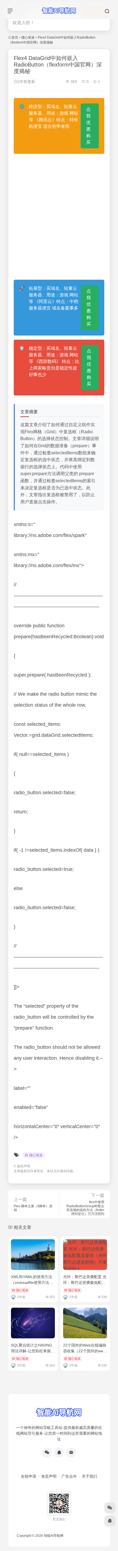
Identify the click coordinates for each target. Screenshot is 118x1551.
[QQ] (59, 1452)
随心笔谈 (28, 37)
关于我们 (89, 1476)
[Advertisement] (59, 217)
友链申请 (28, 1476)
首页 (15, 37)
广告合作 (69, 1476)
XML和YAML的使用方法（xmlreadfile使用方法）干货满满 (32, 1282)
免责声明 (49, 1476)
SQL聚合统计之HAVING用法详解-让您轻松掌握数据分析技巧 (33, 1351)
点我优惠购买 (88, 126)
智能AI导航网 (53, 1536)
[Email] (71, 1452)
